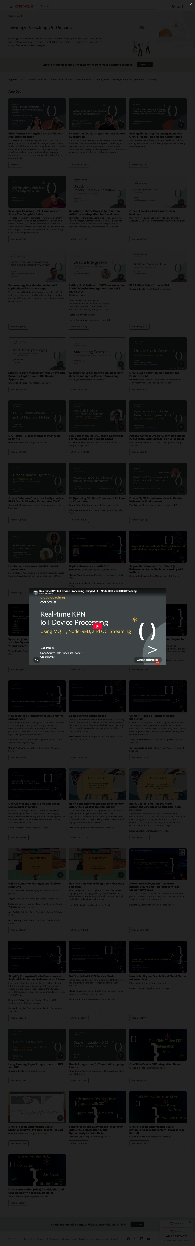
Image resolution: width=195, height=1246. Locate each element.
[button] (190, 4)
